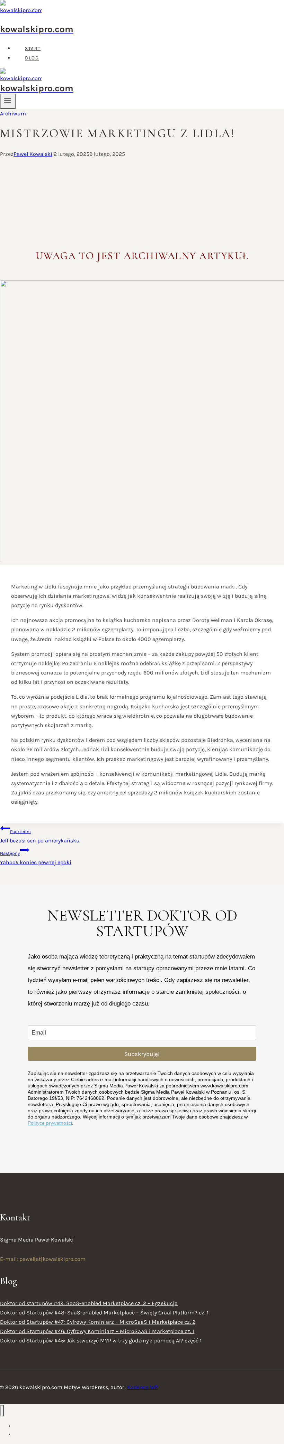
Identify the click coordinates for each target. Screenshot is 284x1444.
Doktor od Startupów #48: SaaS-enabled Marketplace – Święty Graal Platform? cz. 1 (104, 1312)
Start (33, 48)
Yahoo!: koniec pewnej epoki (35, 858)
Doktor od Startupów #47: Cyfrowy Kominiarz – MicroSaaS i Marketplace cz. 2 (97, 1322)
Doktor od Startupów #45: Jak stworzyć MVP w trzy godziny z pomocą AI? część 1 (101, 1340)
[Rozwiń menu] (8, 101)
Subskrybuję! (142, 1053)
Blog (32, 58)
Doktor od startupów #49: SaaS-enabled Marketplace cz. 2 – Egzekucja (89, 1303)
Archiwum (13, 113)
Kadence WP (142, 1387)
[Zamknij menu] (2, 1410)
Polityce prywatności (50, 1123)
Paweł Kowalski (33, 154)
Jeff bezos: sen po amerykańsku (40, 836)
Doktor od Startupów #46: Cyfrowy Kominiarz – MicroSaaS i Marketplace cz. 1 (97, 1331)
